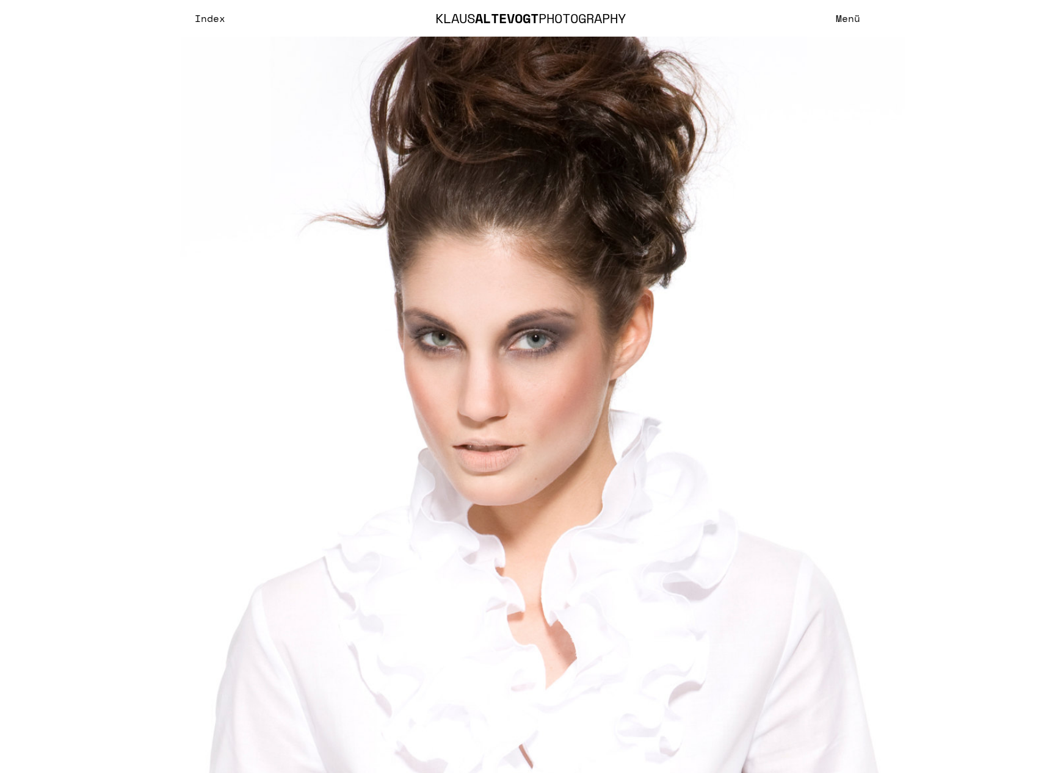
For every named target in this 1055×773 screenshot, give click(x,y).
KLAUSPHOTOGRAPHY (530, 18)
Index (210, 18)
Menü (848, 18)
